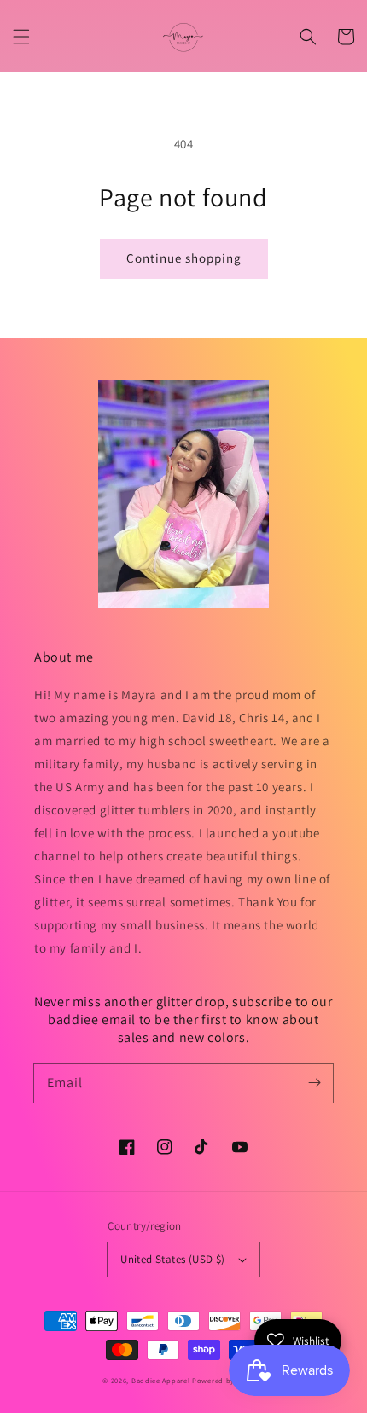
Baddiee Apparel (161, 1380)
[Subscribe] (314, 1083)
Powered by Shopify (228, 1380)
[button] (21, 36)
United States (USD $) (172, 1259)
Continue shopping (184, 258)
